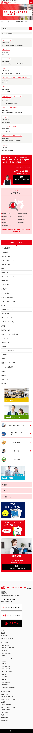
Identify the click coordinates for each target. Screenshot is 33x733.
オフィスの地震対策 (7, 367)
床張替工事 (4, 272)
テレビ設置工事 (5, 248)
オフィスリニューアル (7, 260)
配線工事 (4, 663)
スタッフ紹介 (4, 712)
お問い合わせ (4, 720)
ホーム (2, 630)
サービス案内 (4, 642)
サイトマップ (6, 491)
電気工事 (4, 674)
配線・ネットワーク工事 (8, 363)
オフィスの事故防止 (7, 297)
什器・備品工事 (6, 682)
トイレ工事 (4, 379)
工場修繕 (4, 355)
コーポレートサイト (8, 497)
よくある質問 (16, 459)
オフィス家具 (5, 285)
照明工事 (4, 661)
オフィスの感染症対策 (7, 350)
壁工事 (3, 305)
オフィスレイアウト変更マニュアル (10, 699)
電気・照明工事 (5, 256)
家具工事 (4, 289)
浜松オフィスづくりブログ (16, 425)
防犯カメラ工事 (5, 330)
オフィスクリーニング (7, 277)
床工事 (3, 326)
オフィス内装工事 (6, 318)
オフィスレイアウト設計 (8, 301)
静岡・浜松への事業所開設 (8, 687)
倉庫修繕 (4, 346)
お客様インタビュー (6, 704)
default (3, 383)
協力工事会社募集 (5, 710)
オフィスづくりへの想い (16, 434)
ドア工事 (4, 359)
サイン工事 (4, 252)
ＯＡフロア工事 (5, 264)
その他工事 (4, 338)
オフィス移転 (5, 293)
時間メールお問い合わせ (21, 180)
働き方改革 (4, 281)
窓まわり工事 (5, 342)
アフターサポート (16, 451)
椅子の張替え (5, 314)
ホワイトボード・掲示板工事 (9, 334)
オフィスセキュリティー (8, 322)
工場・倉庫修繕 (6, 666)
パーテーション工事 (7, 309)
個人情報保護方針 (5, 717)
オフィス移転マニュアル (7, 697)
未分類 (3, 268)
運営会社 (4, 485)
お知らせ (4, 371)
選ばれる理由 (16, 442)
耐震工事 (4, 375)
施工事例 (3, 702)
